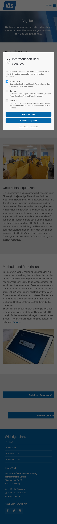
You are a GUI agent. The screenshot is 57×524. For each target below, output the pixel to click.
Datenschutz (23, 127)
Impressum (34, 127)
